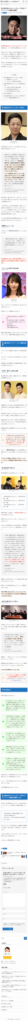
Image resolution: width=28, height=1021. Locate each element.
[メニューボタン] (26, 1)
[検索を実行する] (25, 938)
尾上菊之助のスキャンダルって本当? (13, 77)
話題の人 (4, 12)
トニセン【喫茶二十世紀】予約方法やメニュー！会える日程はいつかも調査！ (14, 986)
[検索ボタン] (23, 1)
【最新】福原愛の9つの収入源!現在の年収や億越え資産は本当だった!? (14, 981)
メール (4, 914)
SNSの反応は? (8, 93)
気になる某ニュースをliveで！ (10, 1)
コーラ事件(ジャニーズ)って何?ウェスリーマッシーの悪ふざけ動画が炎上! (14, 972)
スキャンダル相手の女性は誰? (14, 81)
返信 (5, 884)
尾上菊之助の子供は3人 (12, 89)
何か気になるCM (7, 1003)
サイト (4, 918)
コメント (5, 892)
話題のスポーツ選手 (7, 1006)
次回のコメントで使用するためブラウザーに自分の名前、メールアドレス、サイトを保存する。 (14, 924)
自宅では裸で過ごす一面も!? (13, 91)
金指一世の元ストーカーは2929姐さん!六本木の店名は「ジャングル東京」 (14, 990)
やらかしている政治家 (8, 1000)
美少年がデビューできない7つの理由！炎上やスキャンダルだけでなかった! (14, 977)
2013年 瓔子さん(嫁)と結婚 (14, 87)
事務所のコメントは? (12, 79)
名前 (4, 908)
